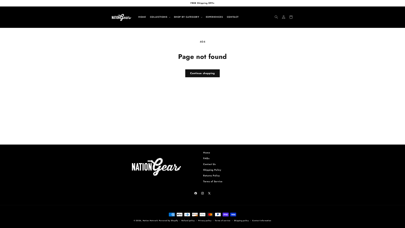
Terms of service (223, 220)
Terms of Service (212, 181)
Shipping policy (241, 220)
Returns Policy (211, 175)
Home (206, 152)
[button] (160, 17)
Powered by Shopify (168, 220)
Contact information (261, 220)
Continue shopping (202, 73)
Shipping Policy (212, 170)
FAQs (206, 158)
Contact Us (209, 164)
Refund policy (188, 220)
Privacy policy (205, 220)
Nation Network (150, 220)
